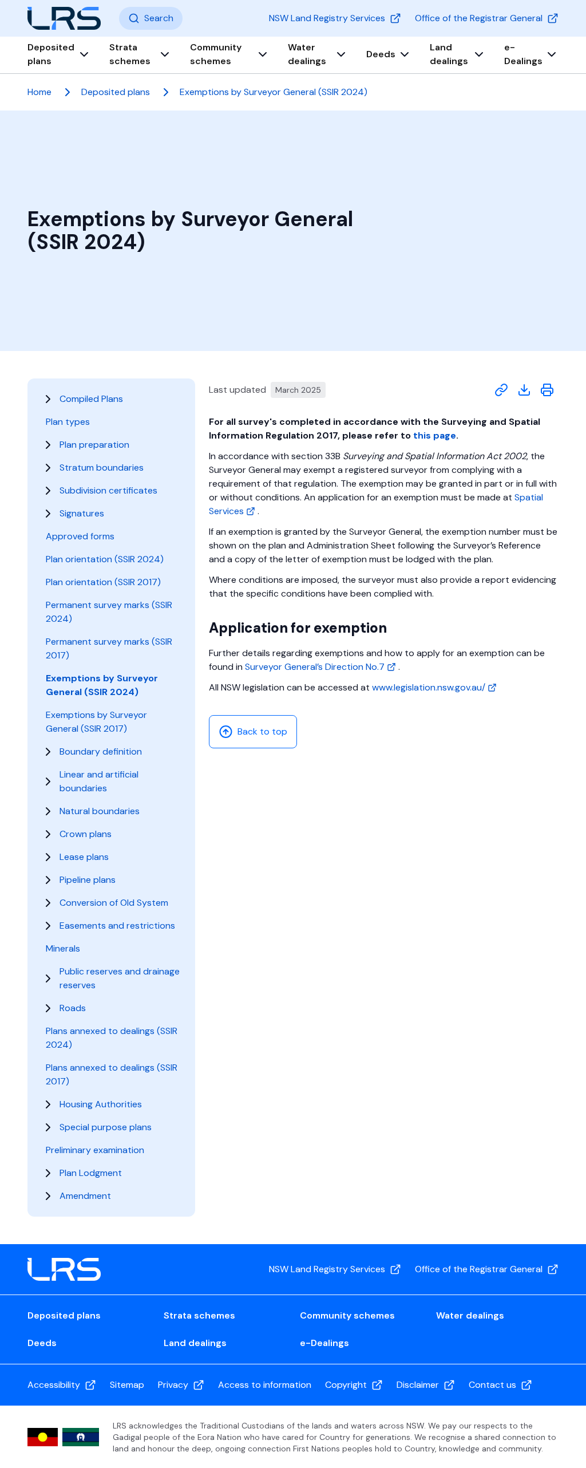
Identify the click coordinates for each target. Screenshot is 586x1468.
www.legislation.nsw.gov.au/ (430, 687)
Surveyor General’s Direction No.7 (316, 667)
